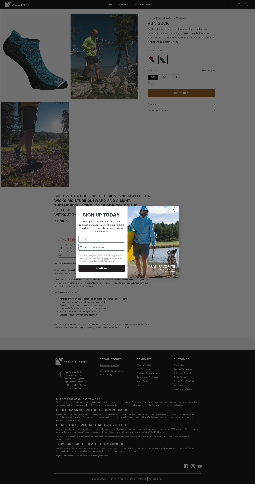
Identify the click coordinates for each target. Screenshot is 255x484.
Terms (112, 261)
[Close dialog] (176, 209)
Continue (101, 268)
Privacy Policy (104, 261)
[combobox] (83, 247)
